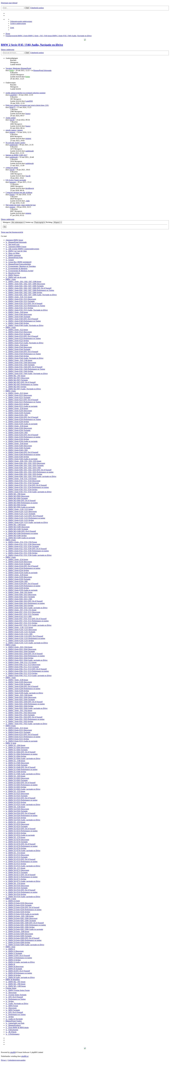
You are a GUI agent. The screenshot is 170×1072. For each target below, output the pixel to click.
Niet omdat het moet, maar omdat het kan (21, 205)
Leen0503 (13, 95)
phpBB (12, 1052)
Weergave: (7, 222)
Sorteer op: (29, 222)
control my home (12, 168)
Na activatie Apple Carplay (15, 143)
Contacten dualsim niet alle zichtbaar (19, 192)
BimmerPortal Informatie (42, 70)
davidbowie (29, 188)
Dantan (12, 195)
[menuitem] (21, 21)
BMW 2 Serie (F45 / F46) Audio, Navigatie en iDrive (32, 44)
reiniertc (12, 132)
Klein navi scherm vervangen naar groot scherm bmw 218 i (27, 105)
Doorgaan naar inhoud (9, 3)
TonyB (11, 120)
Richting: (49, 222)
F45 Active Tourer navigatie (16, 180)
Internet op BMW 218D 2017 (16, 155)
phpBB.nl (24, 1056)
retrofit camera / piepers (14, 130)
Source (27, 114)
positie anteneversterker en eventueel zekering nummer (25, 93)
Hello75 (12, 107)
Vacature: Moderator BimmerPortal (18, 68)
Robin (11, 70)
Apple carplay (11, 118)
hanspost (12, 182)
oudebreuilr (13, 145)
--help (27, 201)
